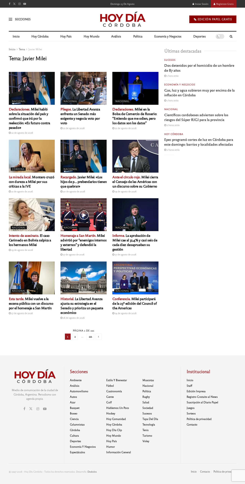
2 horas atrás (173, 125)
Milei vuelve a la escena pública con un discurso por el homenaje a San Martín (31, 303)
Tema (22, 49)
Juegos (190, 407)
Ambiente (76, 380)
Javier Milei (35, 49)
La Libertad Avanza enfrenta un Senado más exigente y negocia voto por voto (80, 116)
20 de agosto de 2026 (73, 191)
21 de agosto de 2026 (22, 191)
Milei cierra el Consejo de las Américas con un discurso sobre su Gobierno (135, 181)
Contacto (192, 424)
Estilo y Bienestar (116, 380)
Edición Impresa (196, 391)
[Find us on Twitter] (14, 4)
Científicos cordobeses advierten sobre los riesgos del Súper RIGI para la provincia (196, 117)
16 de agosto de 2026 (73, 317)
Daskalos (92, 471)
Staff (189, 385)
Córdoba (18, 169)
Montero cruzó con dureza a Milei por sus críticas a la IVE (31, 181)
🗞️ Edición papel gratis (213, 19)
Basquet (74, 407)
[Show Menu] (10, 19)
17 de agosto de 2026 (73, 254)
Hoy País (66, 36)
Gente (110, 396)
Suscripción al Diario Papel (202, 402)
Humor (110, 446)
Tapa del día (150, 419)
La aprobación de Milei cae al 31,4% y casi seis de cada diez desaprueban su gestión (134, 242)
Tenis (145, 430)
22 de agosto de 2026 (22, 132)
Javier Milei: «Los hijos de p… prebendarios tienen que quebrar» (83, 181)
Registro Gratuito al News (202, 396)
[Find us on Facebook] (9, 4)
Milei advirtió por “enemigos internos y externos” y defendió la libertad (83, 242)
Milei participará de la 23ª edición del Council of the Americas (134, 303)
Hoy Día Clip (114, 430)
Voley (145, 441)
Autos (73, 396)
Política (137, 36)
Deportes (199, 36)
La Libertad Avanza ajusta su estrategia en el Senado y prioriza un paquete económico (81, 305)
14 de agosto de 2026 (125, 313)
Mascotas (148, 380)
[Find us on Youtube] (24, 4)
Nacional (19, 101)
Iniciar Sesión (201, 3)
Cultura (74, 435)
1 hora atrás (172, 75)
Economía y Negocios (167, 36)
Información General (118, 452)
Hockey (110, 413)
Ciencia (74, 419)
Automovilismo (79, 391)
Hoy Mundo (91, 36)
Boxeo (73, 413)
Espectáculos (77, 452)
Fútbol (110, 385)
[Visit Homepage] (122, 19)
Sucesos (170, 59)
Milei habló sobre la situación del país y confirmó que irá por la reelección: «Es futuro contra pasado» (29, 118)
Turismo (147, 435)
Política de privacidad (199, 419)
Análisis (116, 36)
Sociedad (147, 407)
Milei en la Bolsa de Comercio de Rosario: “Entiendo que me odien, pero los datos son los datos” (134, 116)
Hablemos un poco (117, 407)
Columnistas (77, 424)
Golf (109, 402)
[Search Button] (231, 36)
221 (90, 336)
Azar (72, 402)
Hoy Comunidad (116, 419)
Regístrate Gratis (225, 3)
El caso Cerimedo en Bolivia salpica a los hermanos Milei (30, 240)
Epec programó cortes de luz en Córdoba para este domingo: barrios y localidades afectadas (198, 141)
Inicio (16, 36)
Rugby (146, 396)
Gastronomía (114, 391)
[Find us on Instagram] (19, 4)
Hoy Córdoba (39, 36)
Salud (145, 402)
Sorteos (191, 413)
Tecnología (148, 424)
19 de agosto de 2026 (125, 191)
